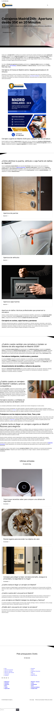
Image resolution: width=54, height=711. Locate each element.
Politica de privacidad (39, 699)
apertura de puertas (20, 167)
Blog (32, 672)
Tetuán (5, 687)
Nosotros (33, 668)
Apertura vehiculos (8, 671)
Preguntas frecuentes (35, 671)
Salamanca (6, 681)
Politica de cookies (48, 699)
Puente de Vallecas (35, 687)
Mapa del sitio (34, 675)
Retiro (5, 685)
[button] (47, 5)
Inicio (5, 668)
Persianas (6, 675)
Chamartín (6, 684)
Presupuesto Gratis (7, 32)
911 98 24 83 (5, 1)
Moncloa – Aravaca (35, 681)
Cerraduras (6, 673)
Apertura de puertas (8, 669)
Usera (32, 685)
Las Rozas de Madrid (34, 75)
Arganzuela (12, 419)
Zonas (32, 669)
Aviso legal (32, 699)
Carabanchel (34, 684)
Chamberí (6, 683)
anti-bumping (13, 65)
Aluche (14, 409)
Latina (32, 683)
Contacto (33, 673)
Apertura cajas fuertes (9, 672)
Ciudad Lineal (34, 688)
